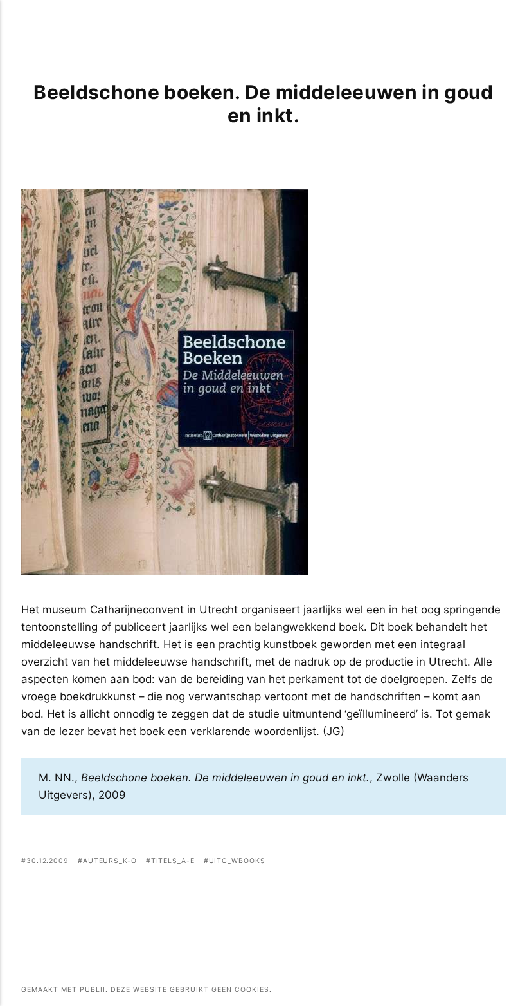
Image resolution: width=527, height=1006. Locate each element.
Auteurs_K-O (110, 861)
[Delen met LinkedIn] (482, 862)
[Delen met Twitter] (450, 862)
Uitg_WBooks (237, 861)
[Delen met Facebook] (434, 862)
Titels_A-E (173, 861)
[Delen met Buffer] (498, 862)
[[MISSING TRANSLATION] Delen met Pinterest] (466, 862)
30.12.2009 (47, 861)
